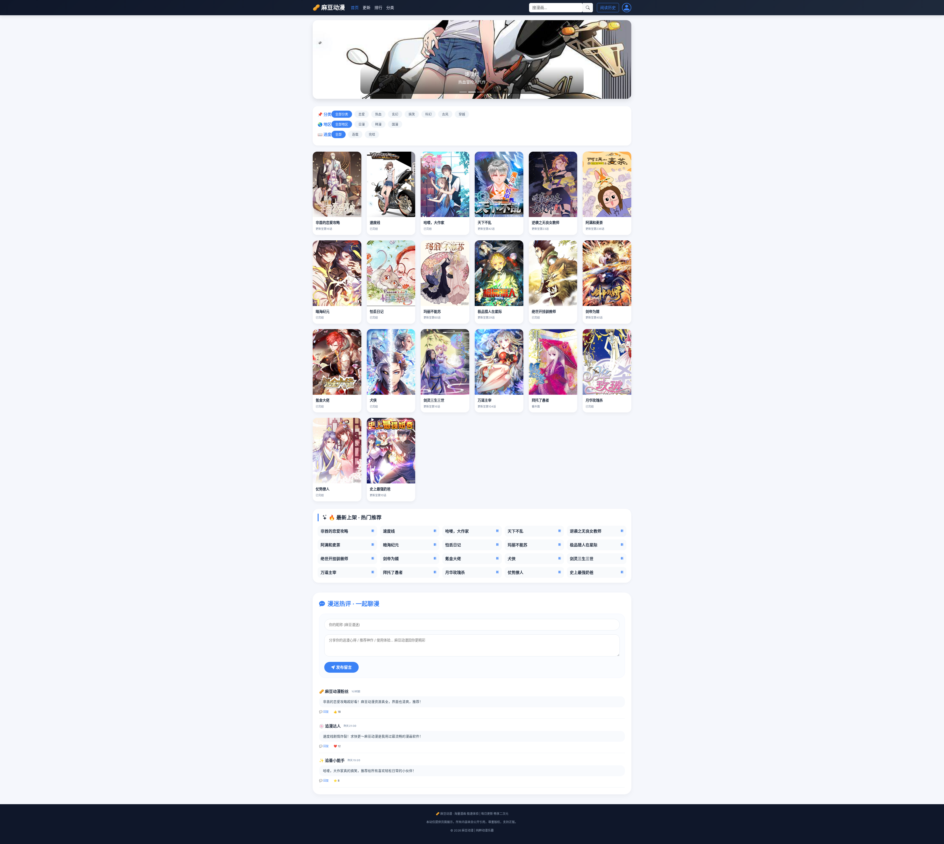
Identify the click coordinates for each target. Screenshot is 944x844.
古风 (445, 114)
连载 (355, 134)
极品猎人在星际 (490, 311)
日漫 (361, 124)
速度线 (375, 222)
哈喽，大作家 (434, 222)
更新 (366, 7)
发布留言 (343, 667)
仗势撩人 (322, 489)
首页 (355, 7)
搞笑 (412, 114)
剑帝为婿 (592, 311)
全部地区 (341, 124)
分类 (390, 7)
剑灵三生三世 (434, 400)
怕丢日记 (377, 311)
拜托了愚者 (540, 400)
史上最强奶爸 (380, 489)
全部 (338, 134)
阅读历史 (608, 7)
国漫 (395, 124)
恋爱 (361, 114)
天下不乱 (484, 222)
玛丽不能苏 (432, 311)
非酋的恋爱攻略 (328, 222)
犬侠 (373, 400)
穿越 (462, 114)
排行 (378, 7)
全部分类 (341, 114)
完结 (372, 134)
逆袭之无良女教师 (545, 222)
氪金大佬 (322, 400)
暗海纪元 (322, 311)
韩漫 (378, 124)
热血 (378, 114)
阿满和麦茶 (594, 222)
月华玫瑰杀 (594, 400)
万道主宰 (484, 400)
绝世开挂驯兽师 (544, 311)
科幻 (428, 114)
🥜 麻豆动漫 (329, 7)
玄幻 (395, 114)
